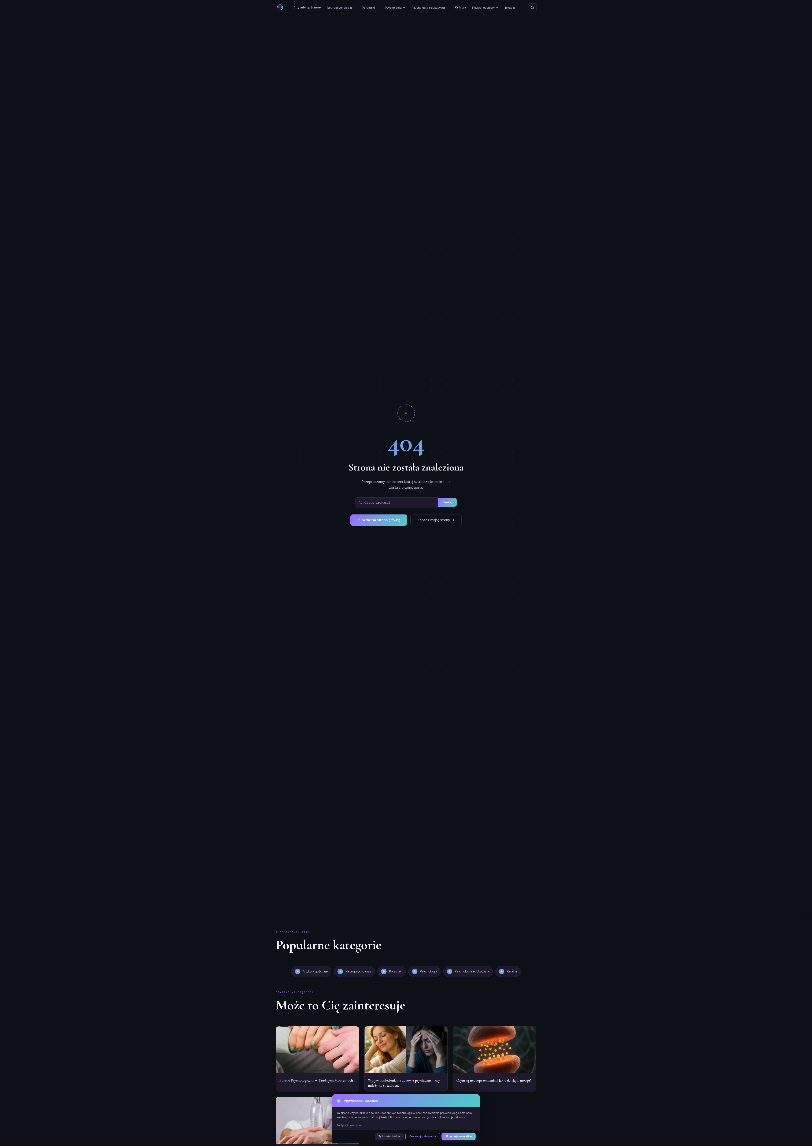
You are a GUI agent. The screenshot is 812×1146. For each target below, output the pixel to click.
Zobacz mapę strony (433, 520)
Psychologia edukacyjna (428, 7)
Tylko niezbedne (389, 1136)
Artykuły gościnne (307, 7)
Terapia (510, 7)
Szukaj (447, 502)
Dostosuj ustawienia (422, 1136)
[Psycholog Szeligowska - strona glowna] (280, 7)
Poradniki (368, 7)
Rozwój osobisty (483, 7)
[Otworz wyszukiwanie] (532, 7)
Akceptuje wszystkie (458, 1136)
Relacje (460, 7)
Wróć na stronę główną (381, 520)
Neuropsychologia (339, 7)
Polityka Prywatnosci (349, 1125)
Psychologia (393, 7)
